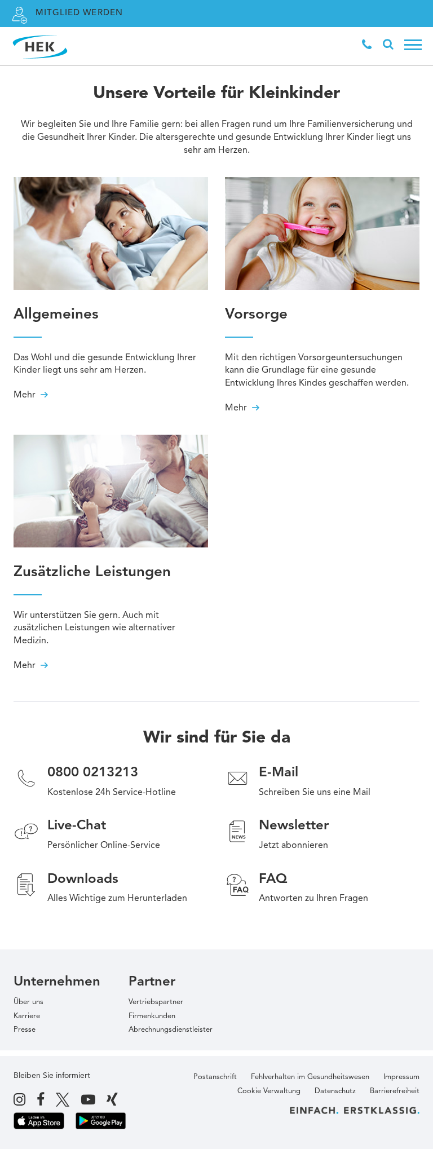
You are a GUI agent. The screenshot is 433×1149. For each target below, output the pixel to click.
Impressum (401, 1077)
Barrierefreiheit (394, 1091)
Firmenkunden (152, 1016)
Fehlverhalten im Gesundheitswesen (310, 1077)
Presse (25, 1029)
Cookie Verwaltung (269, 1091)
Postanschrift (215, 1077)
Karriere (27, 1016)
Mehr (26, 395)
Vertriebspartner (156, 1002)
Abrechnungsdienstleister (171, 1029)
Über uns (28, 1002)
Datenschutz (335, 1091)
